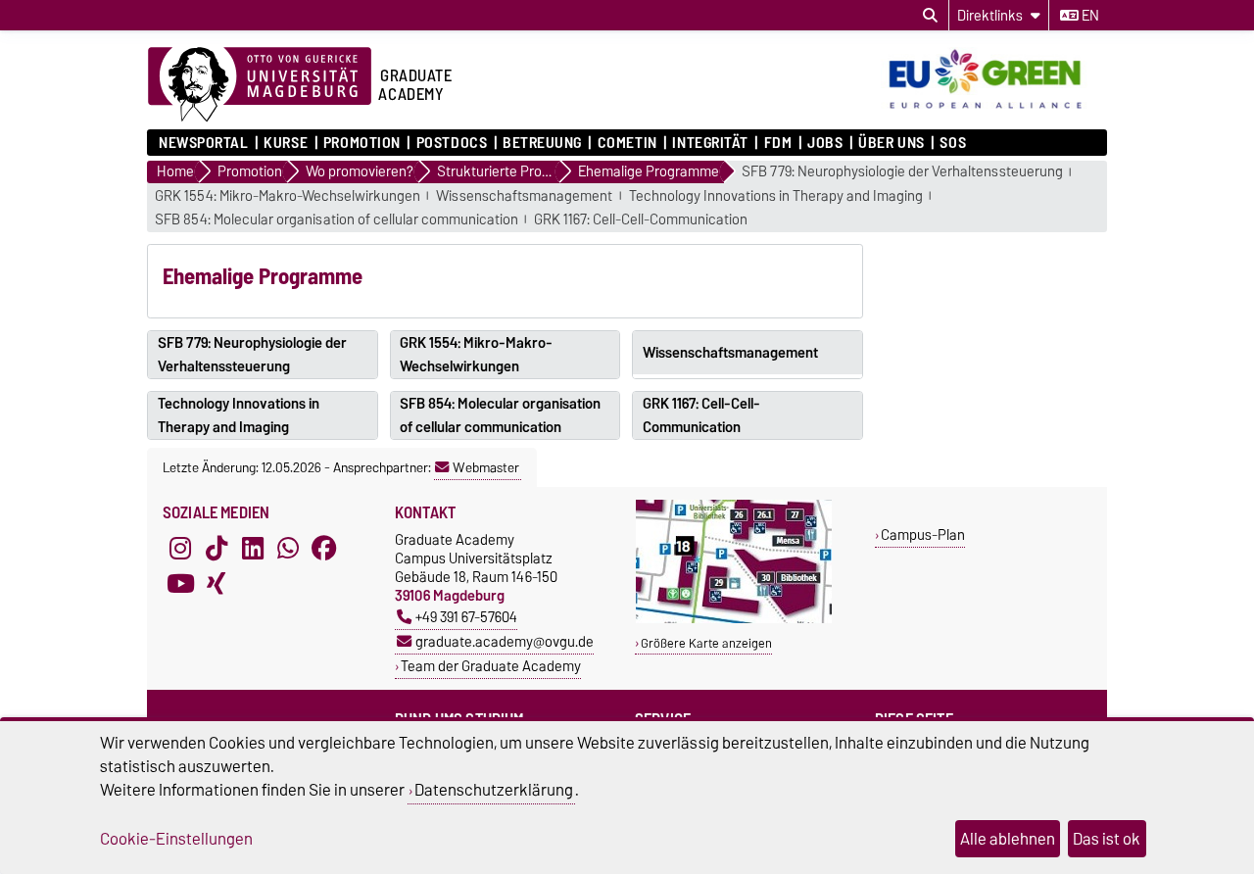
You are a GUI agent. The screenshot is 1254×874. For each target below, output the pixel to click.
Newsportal (204, 143)
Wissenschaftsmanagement (524, 196)
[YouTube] (180, 583)
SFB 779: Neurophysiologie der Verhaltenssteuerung (902, 172)
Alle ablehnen (1007, 838)
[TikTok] (216, 547)
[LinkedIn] (252, 547)
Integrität (710, 143)
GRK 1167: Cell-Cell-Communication (641, 220)
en (1089, 15)
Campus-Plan (923, 534)
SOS (953, 143)
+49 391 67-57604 (466, 617)
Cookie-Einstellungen (176, 838)
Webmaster (486, 467)
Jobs (825, 143)
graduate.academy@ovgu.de (504, 641)
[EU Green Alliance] (994, 110)
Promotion (362, 143)
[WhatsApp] (288, 547)
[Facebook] (324, 547)
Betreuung (542, 143)
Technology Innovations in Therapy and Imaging (776, 196)
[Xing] (216, 583)
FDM (778, 143)
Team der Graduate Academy (491, 666)
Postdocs (451, 143)
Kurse (286, 143)
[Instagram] (180, 547)
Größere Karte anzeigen (706, 643)
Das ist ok (1106, 838)
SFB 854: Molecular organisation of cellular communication (336, 220)
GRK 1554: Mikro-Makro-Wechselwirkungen (287, 196)
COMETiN (627, 143)
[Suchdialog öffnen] (930, 15)
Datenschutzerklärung (493, 789)
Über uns (891, 143)
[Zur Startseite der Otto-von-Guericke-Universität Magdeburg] (259, 85)
